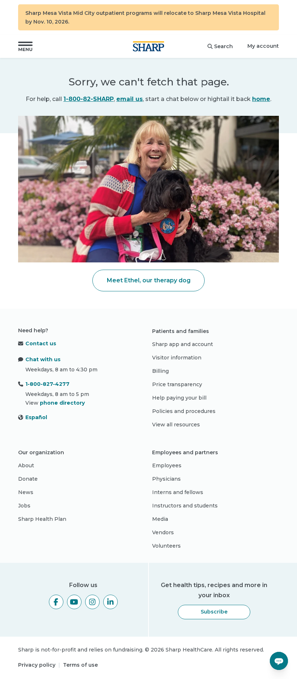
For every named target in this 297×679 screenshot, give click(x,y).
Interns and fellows (177, 492)
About (26, 465)
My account (263, 46)
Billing (160, 371)
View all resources (176, 424)
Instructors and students (185, 505)
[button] (25, 46)
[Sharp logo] (148, 46)
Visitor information (176, 357)
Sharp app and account (182, 344)
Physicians (166, 479)
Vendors (163, 532)
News (25, 492)
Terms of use (80, 665)
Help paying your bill (179, 398)
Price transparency (177, 384)
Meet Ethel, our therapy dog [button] (149, 280)
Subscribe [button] (214, 611)
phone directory (62, 403)
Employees (166, 465)
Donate (28, 479)
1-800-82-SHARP (88, 99)
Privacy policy (36, 665)
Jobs (24, 505)
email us (129, 99)
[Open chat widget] (279, 661)
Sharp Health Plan (42, 519)
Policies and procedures (184, 411)
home (261, 99)
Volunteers (166, 546)
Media (160, 519)
